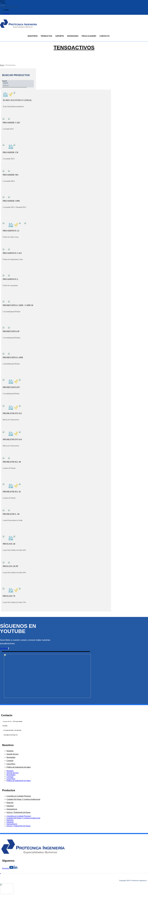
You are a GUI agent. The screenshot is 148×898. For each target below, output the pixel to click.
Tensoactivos (74, 47)
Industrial (10, 806)
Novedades (72, 36)
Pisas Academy (89, 36)
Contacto (104, 36)
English (6, 10)
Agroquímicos (12, 809)
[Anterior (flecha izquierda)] (0, 897)
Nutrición (10, 803)
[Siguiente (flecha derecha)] (2, 897)
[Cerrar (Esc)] (6, 895)
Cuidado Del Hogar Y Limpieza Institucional (23, 799)
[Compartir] (4, 895)
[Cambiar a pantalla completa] (2, 895)
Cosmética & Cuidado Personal (19, 796)
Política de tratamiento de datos (19, 767)
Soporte (59, 36)
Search (2, 1)
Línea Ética (11, 764)
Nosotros (33, 36)
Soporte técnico (13, 754)
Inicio (2, 65)
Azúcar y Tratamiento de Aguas (18, 812)
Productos (46, 36)
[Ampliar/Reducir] (0, 895)
